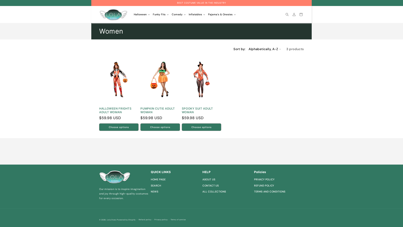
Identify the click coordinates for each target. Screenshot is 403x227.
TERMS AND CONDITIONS (269, 191)
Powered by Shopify (126, 220)
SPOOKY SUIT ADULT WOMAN (197, 110)
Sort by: (239, 49)
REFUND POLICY (264, 185)
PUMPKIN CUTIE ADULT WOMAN (157, 110)
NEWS (154, 191)
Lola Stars (111, 220)
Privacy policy (160, 219)
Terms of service (178, 219)
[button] (141, 14)
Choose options (119, 127)
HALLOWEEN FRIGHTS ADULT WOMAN (115, 110)
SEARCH (156, 185)
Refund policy (145, 219)
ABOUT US (208, 179)
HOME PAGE (158, 179)
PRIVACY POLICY (264, 179)
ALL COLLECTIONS (214, 191)
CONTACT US (210, 185)
